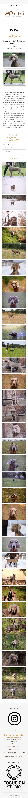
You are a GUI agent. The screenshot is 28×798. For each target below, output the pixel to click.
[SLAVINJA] (14, 14)
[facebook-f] (11, 5)
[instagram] (13, 5)
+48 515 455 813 (14, 749)
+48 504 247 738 (19, 752)
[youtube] (16, 5)
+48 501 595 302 (16, 746)
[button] (14, 144)
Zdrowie (6, 145)
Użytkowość (8, 148)
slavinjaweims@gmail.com (16, 756)
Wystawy (7, 151)
